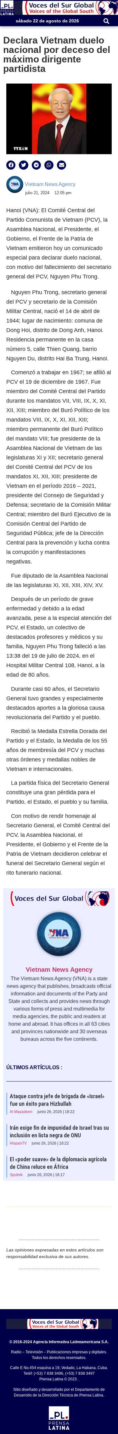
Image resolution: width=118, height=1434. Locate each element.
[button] (106, 21)
